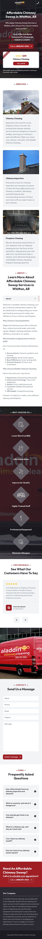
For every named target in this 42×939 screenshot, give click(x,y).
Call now (21, 63)
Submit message (11, 757)
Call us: (19, 46)
